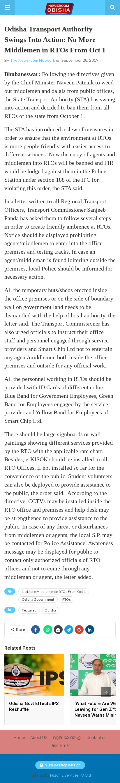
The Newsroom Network (32, 60)
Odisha (50, 610)
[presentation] (106, 692)
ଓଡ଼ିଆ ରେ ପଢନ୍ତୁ (67, 737)
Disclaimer (60, 745)
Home (19, 737)
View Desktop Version (62, 765)
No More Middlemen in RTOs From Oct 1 (54, 591)
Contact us (97, 737)
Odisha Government (38, 599)
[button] (7, 7)
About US (38, 737)
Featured (29, 610)
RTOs (66, 599)
